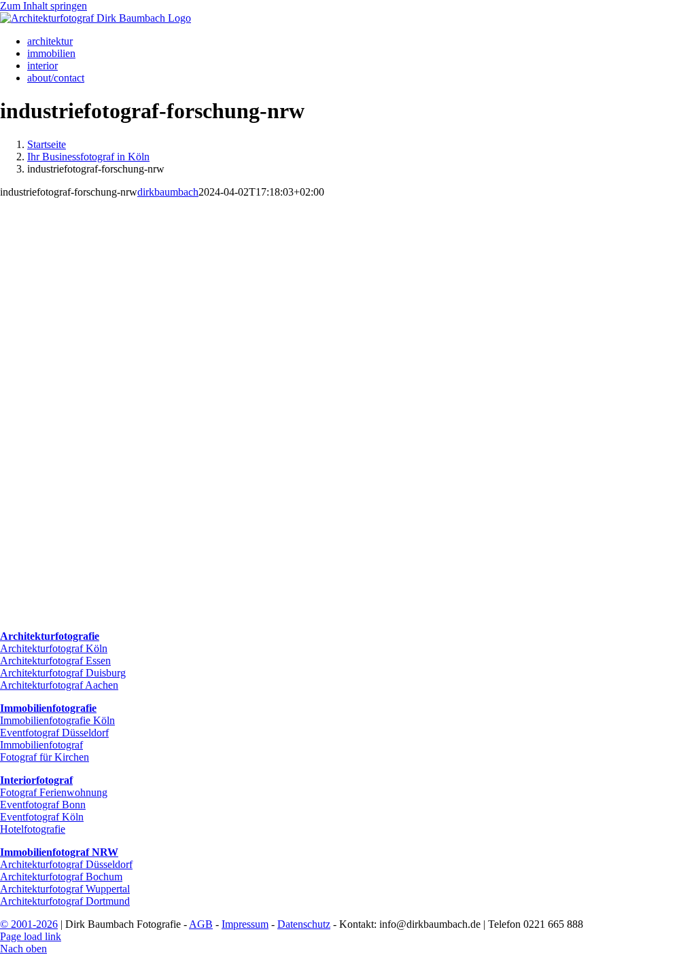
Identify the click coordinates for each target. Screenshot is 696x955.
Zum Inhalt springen (43, 6)
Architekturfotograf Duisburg (63, 673)
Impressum (245, 924)
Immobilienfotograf (41, 745)
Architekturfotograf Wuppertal (65, 889)
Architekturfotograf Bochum (61, 876)
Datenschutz (303, 924)
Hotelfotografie (32, 829)
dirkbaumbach (167, 192)
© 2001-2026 (29, 924)
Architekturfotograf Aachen (59, 685)
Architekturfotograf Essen (55, 660)
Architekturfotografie (49, 636)
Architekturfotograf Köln (53, 648)
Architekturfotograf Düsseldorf (66, 864)
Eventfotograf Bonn (43, 804)
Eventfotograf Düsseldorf (54, 732)
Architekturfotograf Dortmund (65, 901)
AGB (201, 924)
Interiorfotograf (36, 780)
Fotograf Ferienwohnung (53, 792)
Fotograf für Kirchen (44, 757)
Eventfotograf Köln (42, 817)
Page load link (30, 936)
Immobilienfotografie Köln (57, 720)
